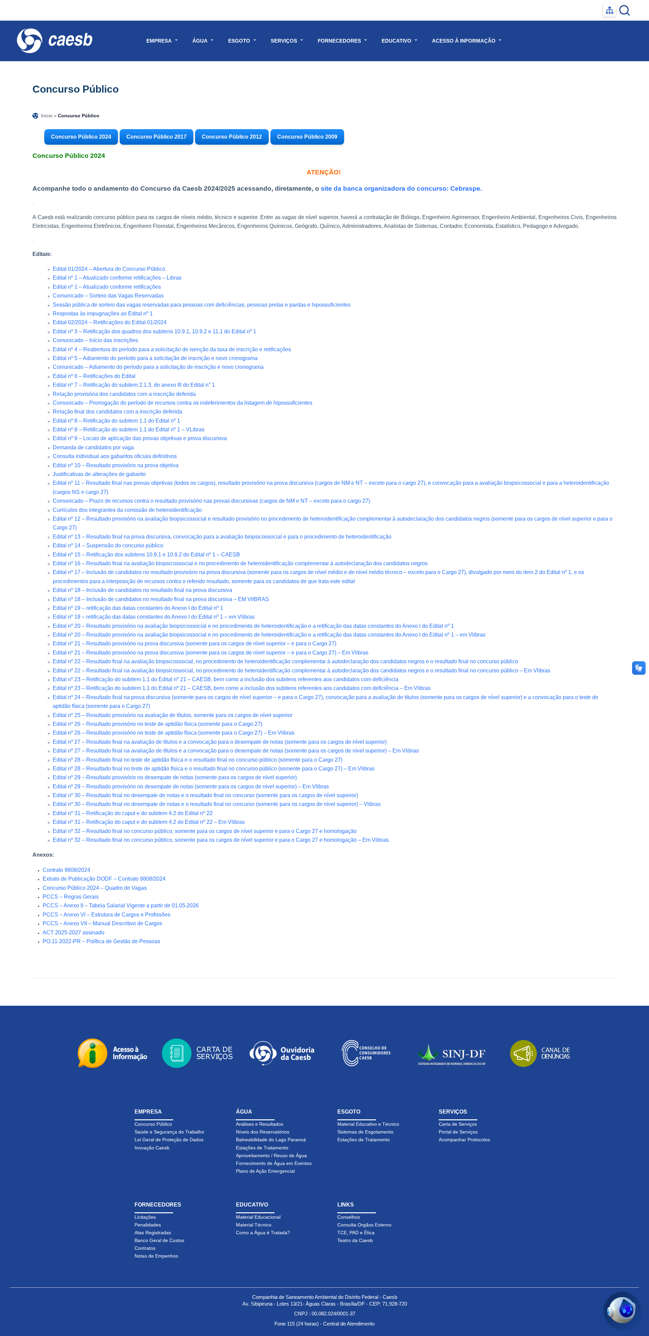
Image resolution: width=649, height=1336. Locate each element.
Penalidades (148, 1224)
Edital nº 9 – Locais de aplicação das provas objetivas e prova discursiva (140, 438)
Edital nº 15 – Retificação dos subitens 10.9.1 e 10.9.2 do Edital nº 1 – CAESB (146, 554)
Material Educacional (258, 1217)
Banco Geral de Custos (159, 1240)
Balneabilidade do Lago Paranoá (271, 1139)
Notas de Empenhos (156, 1256)
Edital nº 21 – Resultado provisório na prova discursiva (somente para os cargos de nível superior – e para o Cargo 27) (194, 643)
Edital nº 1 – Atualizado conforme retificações (107, 287)
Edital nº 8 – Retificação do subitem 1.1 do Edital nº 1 (116, 421)
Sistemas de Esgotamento (365, 1132)
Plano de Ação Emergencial (265, 1171)
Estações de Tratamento (262, 1147)
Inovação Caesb (152, 1147)
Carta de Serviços (458, 1124)
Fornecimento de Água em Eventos (274, 1163)
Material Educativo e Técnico (368, 1124)
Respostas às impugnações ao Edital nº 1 (103, 313)
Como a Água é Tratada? (263, 1232)
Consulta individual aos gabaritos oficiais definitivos (115, 456)
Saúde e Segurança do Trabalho (169, 1132)
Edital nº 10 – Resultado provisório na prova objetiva (115, 465)
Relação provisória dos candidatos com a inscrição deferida (124, 394)
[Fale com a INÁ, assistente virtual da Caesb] (622, 1310)
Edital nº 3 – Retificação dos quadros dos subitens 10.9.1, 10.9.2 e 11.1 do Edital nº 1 (154, 331)
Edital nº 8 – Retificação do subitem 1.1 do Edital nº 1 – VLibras (129, 429)
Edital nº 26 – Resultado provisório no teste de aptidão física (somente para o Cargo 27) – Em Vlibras (173, 733)
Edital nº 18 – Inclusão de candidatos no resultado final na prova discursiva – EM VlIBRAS (161, 599)
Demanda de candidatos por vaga (93, 447)
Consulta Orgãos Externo (364, 1224)
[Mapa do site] (609, 10)
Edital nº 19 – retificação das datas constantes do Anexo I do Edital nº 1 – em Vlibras (154, 617)
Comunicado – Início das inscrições (95, 340)
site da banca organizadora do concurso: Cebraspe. (401, 188)
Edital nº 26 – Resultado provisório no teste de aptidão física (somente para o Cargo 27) (157, 724)
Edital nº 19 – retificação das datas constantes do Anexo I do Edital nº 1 (138, 608)
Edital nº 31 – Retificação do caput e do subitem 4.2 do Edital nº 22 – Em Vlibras (149, 822)
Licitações (145, 1217)
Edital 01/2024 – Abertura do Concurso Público (109, 269)
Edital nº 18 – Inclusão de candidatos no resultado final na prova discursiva (142, 590)
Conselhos (348, 1217)
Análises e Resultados (259, 1124)
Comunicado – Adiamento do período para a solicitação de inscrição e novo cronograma (158, 367)
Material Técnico (253, 1224)
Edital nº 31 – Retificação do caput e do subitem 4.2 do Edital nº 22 (133, 813)
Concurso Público (153, 1124)
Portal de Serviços (458, 1132)
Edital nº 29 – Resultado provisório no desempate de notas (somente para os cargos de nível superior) (175, 777)
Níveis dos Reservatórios (262, 1132)
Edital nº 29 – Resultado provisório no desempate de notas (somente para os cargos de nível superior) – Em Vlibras (191, 786)
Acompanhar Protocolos (464, 1139)
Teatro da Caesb (355, 1240)
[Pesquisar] (624, 10)
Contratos (145, 1248)
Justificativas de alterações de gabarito (99, 474)
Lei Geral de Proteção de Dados (169, 1139)
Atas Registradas (153, 1232)
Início (46, 115)
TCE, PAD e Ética (356, 1232)
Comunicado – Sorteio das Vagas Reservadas (108, 296)
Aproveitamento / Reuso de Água (271, 1155)
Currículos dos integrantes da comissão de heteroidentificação (127, 510)
